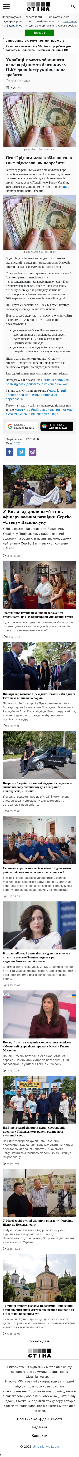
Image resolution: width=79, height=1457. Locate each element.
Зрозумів (40, 32)
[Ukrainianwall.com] (38, 6)
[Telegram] (21, 452)
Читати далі (39, 1341)
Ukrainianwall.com (46, 1446)
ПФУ (16, 443)
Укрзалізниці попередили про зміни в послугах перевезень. (36, 395)
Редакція (39, 1427)
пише (65, 186)
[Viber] (32, 452)
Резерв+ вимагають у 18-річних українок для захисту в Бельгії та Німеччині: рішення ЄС (39, 48)
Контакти (39, 1436)
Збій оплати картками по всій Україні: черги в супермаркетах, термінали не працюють (39, 38)
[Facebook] (9, 452)
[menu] (6, 6)
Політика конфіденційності (39, 1419)
